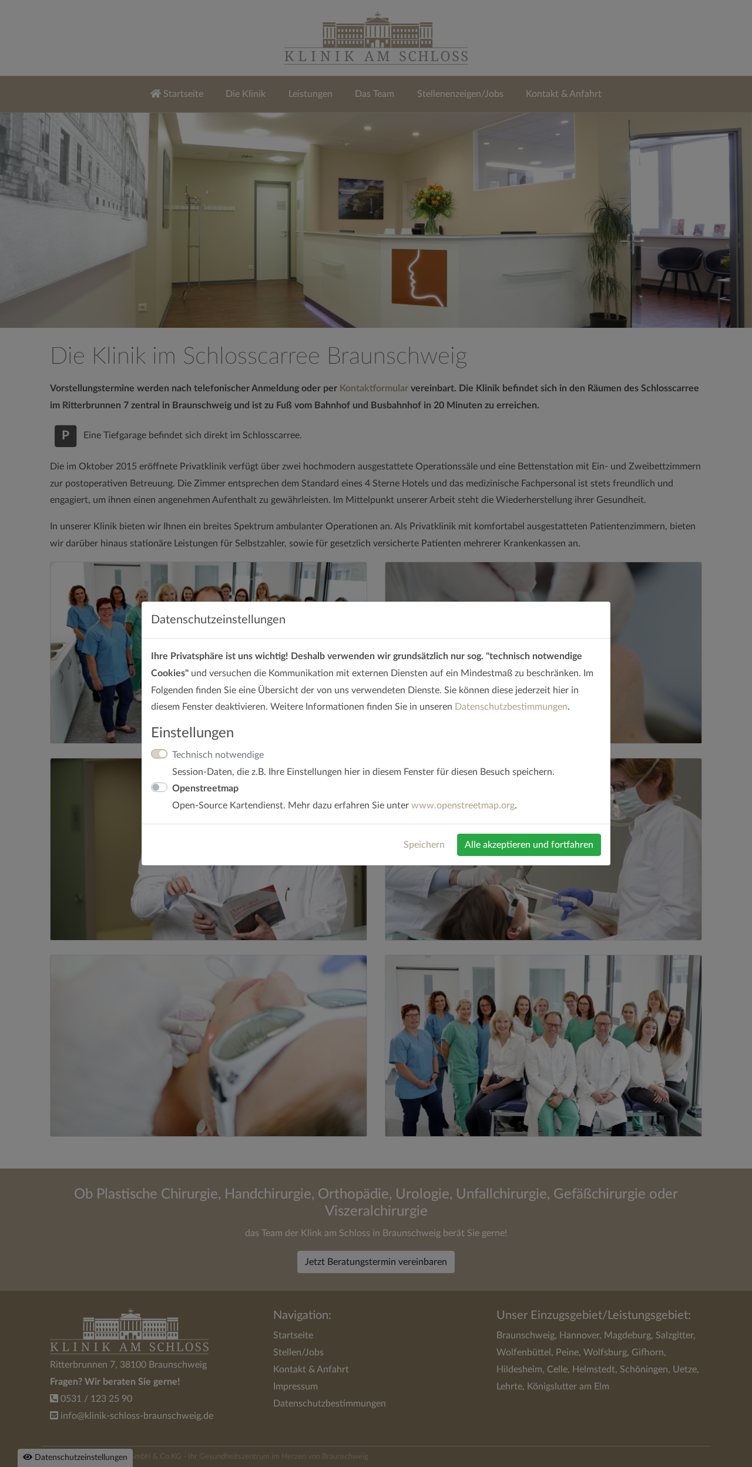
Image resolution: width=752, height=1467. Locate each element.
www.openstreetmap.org (463, 805)
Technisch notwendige (218, 755)
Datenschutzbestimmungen (511, 706)
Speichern (424, 845)
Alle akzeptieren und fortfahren (529, 845)
